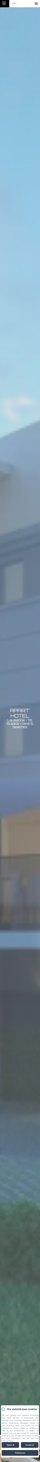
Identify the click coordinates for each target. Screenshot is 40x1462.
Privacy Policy (7, 1441)
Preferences (20, 1453)
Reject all (10, 1445)
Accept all (29, 1445)
